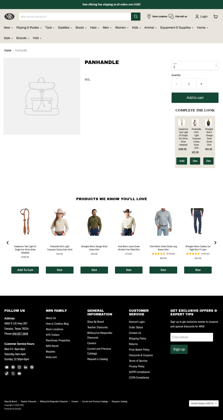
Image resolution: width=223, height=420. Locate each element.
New (7, 27)
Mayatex (50, 351)
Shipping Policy (137, 338)
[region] (195, 144)
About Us (51, 318)
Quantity (175, 75)
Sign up (179, 349)
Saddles (64, 27)
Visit (36, 38)
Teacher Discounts (97, 327)
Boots (80, 27)
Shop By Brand (95, 322)
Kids (135, 27)
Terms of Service (138, 361)
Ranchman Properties (58, 340)
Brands (21, 38)
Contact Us (135, 333)
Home (201, 27)
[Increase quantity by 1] (201, 83)
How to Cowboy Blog (57, 324)
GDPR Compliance (139, 372)
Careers (91, 343)
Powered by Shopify (12, 408)
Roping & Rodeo (28, 27)
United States (202, 403)
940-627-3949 (20, 333)
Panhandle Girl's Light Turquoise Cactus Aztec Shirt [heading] (196, 138)
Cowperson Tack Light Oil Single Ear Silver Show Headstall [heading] (183, 136)
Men (106, 27)
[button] (202, 16)
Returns (133, 344)
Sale (7, 38)
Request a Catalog (97, 359)
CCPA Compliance (139, 377)
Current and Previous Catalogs (95, 401)
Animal (149, 27)
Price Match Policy (139, 349)
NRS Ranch (52, 346)
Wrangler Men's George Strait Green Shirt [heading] (209, 136)
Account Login (137, 322)
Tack (48, 27)
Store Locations (54, 329)
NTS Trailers (52, 335)
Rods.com (51, 357)
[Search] (135, 17)
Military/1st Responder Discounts (54, 401)
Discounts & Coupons (141, 355)
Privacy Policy (136, 366)
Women (120, 27)
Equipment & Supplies (175, 27)
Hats (93, 27)
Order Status (136, 327)
